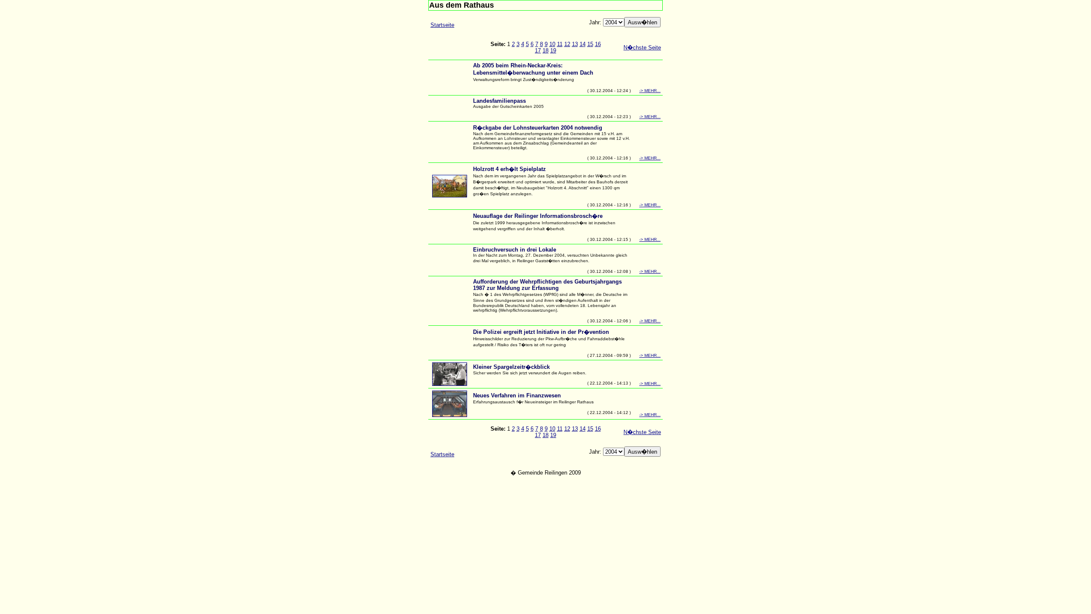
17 (538, 50)
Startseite (442, 25)
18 (545, 50)
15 (590, 44)
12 (567, 44)
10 (552, 44)
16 (598, 44)
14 (583, 44)
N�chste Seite (642, 47)
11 (560, 44)
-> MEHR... (650, 90)
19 (553, 50)
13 (575, 44)
